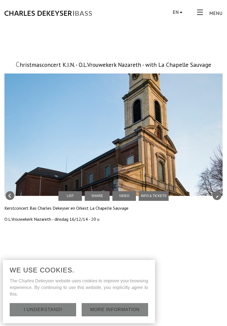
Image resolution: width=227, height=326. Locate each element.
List (70, 196)
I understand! (43, 309)
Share (97, 196)
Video (124, 196)
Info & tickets (153, 196)
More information (115, 309)
